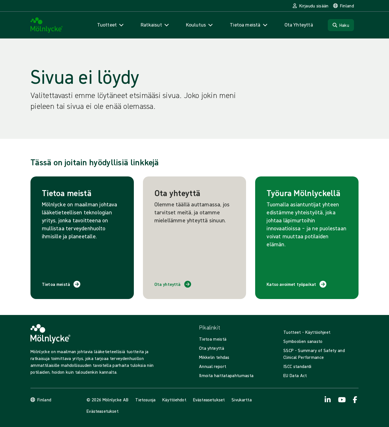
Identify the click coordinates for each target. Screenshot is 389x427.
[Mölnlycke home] (46, 25)
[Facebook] (355, 399)
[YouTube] (341, 399)
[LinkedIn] (327, 399)
